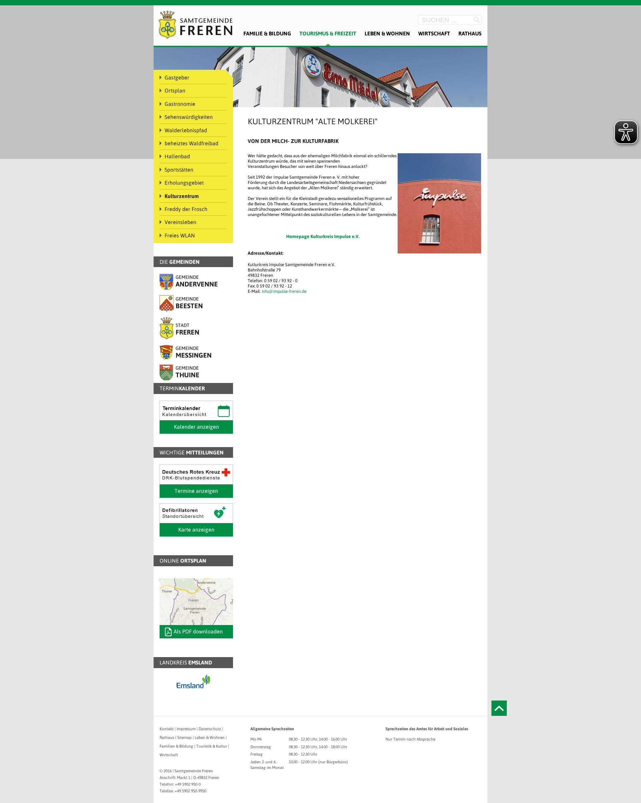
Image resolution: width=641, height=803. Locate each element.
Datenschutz (210, 729)
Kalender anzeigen (196, 427)
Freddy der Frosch (186, 209)
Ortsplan (175, 90)
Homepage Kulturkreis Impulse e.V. (323, 236)
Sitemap (184, 737)
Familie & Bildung (267, 33)
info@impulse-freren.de (284, 291)
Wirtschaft (434, 33)
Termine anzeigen (196, 491)
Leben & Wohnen (387, 33)
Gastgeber (177, 77)
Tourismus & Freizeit (327, 33)
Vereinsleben (180, 222)
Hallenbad (177, 156)
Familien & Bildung (176, 746)
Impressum (186, 729)
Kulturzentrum (182, 196)
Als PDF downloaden (198, 631)
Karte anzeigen (196, 530)
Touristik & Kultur (211, 746)
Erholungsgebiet (184, 183)
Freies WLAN (180, 235)
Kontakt (167, 729)
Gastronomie (180, 104)
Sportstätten (179, 170)
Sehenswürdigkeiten (189, 117)
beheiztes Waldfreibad (191, 143)
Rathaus (469, 33)
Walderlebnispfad (186, 130)
